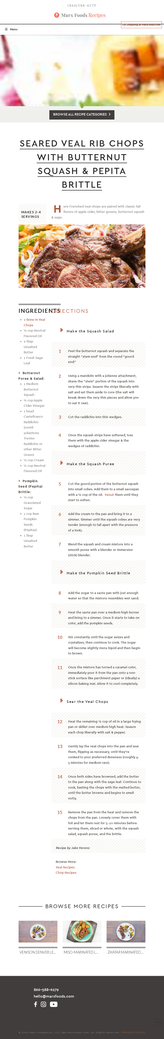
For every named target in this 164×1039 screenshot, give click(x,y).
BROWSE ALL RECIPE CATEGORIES (80, 114)
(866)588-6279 (81, 5)
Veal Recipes (65, 867)
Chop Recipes (66, 873)
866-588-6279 (46, 990)
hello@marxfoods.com (54, 996)
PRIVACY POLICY (133, 1032)
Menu (14, 29)
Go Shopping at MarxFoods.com (141, 24)
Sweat (109, 495)
